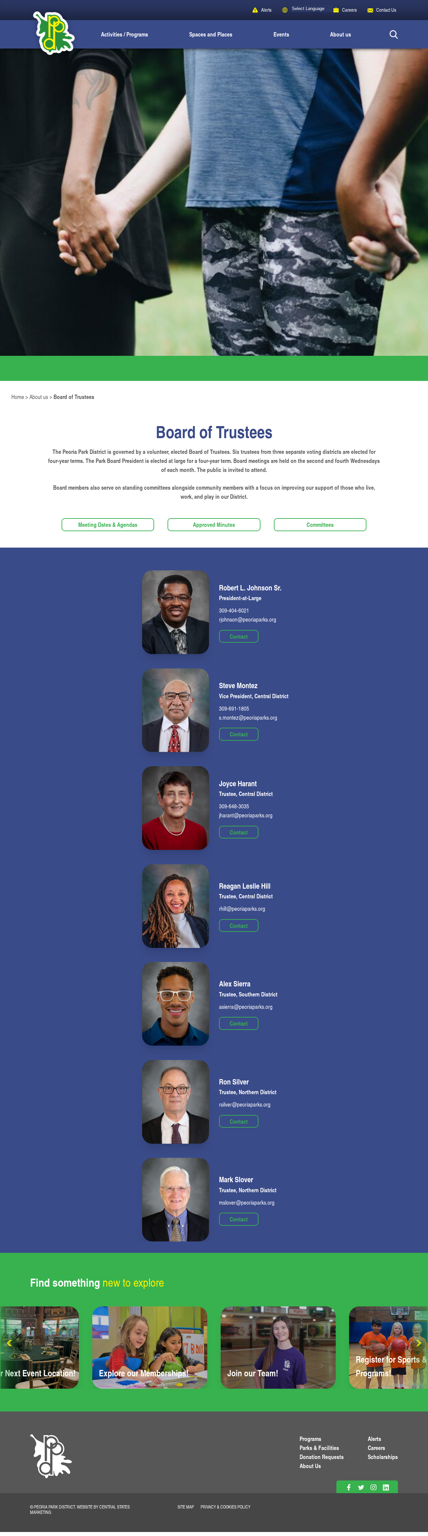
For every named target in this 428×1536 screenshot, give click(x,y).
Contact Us (386, 10)
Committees (320, 524)
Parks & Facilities (319, 1448)
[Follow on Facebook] (348, 1487)
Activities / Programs (124, 34)
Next (418, 1343)
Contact (239, 636)
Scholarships (383, 1457)
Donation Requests (322, 1457)
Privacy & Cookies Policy (225, 1507)
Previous (10, 1343)
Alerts (266, 10)
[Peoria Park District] (48, 34)
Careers (349, 10)
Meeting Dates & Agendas (107, 524)
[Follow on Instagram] (373, 1487)
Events (281, 34)
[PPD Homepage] (51, 1463)
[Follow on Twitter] (361, 1487)
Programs (310, 1439)
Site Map (186, 1507)
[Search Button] (394, 34)
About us (340, 34)
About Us (310, 1466)
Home (17, 397)
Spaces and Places (210, 34)
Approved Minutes (214, 524)
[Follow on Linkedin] (386, 1487)
